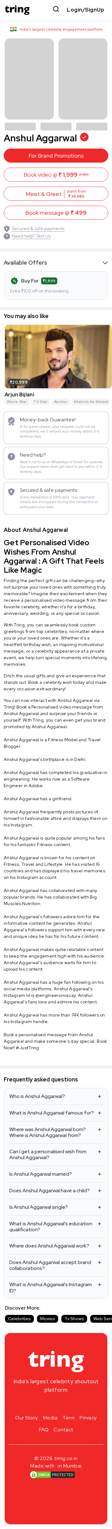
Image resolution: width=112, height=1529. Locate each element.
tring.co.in (66, 1458)
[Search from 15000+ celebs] (56, 10)
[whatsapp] (76, 1404)
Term (69, 1417)
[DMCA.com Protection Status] (52, 1474)
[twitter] (56, 1404)
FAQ (44, 1429)
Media (50, 1417)
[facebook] (46, 1404)
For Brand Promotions (56, 155)
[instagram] (36, 1404)
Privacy (88, 1417)
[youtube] (66, 1404)
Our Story (26, 1417)
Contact (63, 1429)
